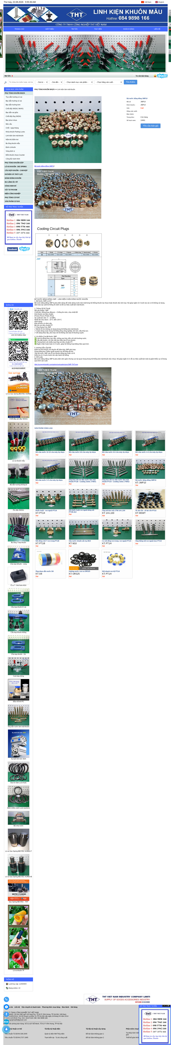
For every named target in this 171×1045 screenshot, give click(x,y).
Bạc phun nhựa (11, 120)
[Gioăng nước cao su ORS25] (83, 569)
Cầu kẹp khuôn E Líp (18, 607)
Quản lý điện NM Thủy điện (54, 1034)
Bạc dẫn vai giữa (12, 112)
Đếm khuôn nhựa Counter (15, 155)
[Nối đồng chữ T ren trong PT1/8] (50, 539)
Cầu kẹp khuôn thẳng (18, 632)
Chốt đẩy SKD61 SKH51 (15, 109)
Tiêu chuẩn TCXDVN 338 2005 (16, 1034)
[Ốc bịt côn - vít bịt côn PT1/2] (150, 508)
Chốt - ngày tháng (12, 128)
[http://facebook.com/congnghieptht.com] (12, 251)
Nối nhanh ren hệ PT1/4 (111, 571)
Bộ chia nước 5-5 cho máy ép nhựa (49, 480)
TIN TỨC (74, 29)
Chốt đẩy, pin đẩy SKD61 (18, 419)
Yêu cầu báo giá (150, 126)
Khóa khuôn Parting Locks (15, 132)
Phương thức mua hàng (51, 1007)
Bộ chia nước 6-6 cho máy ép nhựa (115, 452)
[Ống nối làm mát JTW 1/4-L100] (117, 508)
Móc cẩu (9, 124)
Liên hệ (17, 1007)
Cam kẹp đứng (18, 676)
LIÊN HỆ (157, 29)
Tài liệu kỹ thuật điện (52, 1029)
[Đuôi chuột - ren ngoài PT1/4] (50, 508)
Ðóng (168, 1006)
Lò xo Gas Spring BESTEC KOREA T (18, 851)
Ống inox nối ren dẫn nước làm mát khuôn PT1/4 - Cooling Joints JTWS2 (115, 481)
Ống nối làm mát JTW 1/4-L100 (113, 511)
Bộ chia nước (18, 826)
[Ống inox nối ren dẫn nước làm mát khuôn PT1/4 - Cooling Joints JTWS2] (117, 478)
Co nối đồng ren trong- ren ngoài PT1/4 (116, 541)
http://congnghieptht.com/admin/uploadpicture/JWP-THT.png (56, 364)
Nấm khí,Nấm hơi (12, 139)
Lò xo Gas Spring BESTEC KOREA (18, 394)
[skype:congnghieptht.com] (24, 251)
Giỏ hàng (74, 1007)
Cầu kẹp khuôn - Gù (18, 654)
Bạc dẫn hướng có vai (14, 101)
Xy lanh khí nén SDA (18, 759)
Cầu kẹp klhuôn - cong (18, 564)
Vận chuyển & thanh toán (31, 1007)
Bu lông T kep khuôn (18, 542)
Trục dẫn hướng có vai (14, 97)
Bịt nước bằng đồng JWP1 (44, 166)
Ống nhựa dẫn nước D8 (45, 571)
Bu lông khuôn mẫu (13, 143)
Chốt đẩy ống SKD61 (13, 116)
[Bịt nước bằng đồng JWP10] (150, 478)
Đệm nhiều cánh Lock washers (18, 808)
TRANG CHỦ (19, 29)
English (161, 2)
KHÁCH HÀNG (128, 29)
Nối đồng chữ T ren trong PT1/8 (47, 541)
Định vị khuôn (11, 147)
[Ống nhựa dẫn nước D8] (50, 569)
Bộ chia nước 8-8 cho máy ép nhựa (82, 452)
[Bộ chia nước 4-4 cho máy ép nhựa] (150, 450)
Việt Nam (148, 2)
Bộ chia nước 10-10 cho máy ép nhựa (50, 452)
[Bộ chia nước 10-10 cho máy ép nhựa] (50, 450)
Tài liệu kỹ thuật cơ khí (13, 1029)
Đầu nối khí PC (18, 701)
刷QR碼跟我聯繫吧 (18, 368)
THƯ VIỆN (98, 29)
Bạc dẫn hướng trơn (13, 105)
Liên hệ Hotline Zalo (18, 335)
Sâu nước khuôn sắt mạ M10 (80, 541)
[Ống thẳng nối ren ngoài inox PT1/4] (150, 539)
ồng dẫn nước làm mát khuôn (18, 727)
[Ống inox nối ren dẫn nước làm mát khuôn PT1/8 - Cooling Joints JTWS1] (83, 478)
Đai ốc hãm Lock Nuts (18, 783)
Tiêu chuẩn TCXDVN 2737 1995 (16, 1037)
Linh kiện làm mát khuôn (15, 136)
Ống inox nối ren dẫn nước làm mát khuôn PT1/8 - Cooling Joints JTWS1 (82, 481)
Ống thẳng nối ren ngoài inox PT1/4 (148, 541)
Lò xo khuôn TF (18, 970)
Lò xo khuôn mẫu (18, 461)
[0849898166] (6, 999)
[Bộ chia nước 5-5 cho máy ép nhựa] (50, 478)
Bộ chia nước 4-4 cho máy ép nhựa (148, 452)
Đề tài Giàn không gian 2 (95, 1037)
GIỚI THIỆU (49, 29)
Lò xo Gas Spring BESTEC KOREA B (18, 877)
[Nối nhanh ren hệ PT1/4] (117, 569)
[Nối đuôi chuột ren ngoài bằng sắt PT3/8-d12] (83, 508)
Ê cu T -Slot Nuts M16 (18, 585)
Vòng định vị (10, 151)
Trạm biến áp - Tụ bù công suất (56, 1037)
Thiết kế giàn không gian (135, 1037)
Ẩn (164, 1006)
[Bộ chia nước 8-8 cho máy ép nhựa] (83, 450)
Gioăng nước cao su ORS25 (79, 571)
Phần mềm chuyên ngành (135, 1029)
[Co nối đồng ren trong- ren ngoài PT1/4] (117, 539)
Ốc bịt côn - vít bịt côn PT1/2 (145, 511)
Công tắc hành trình (13, 159)
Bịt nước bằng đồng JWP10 (145, 480)
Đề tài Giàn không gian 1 (95, 1034)
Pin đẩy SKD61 (18, 510)
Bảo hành (65, 1007)
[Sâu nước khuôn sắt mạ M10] (83, 539)
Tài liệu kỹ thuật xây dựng (95, 1029)
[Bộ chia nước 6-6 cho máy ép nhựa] (117, 450)
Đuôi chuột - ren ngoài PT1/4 (46, 511)
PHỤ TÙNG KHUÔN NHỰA (44, 89)
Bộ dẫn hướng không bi (18, 485)
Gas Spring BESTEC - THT (18, 902)
